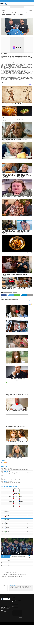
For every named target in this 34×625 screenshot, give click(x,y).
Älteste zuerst (31, 300)
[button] (4, 295)
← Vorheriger (3, 10)
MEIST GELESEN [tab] (3, 568)
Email (13, 606)
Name (13, 603)
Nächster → (30, 10)
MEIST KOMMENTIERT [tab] (9, 568)
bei (17, 472)
